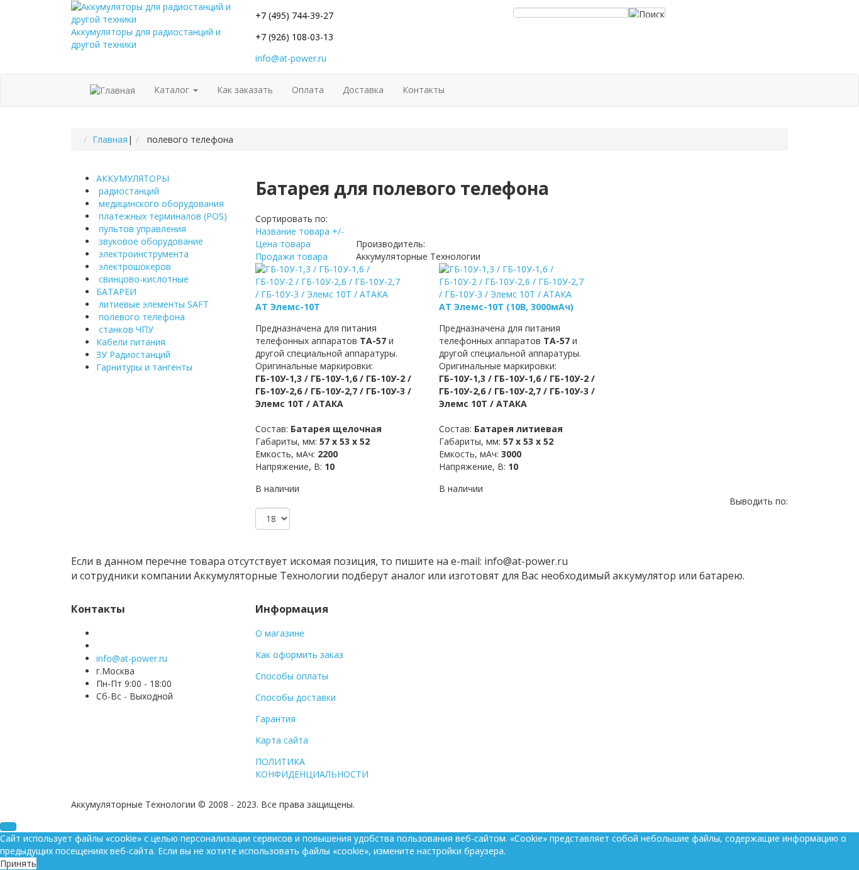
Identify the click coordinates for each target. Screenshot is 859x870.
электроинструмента (142, 254)
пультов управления (141, 229)
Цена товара (283, 244)
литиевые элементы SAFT (152, 304)
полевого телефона (140, 317)
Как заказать (245, 90)
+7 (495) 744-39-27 (294, 15)
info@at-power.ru (290, 58)
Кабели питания (130, 342)
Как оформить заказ (299, 655)
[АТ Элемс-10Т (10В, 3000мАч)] (513, 281)
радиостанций (127, 191)
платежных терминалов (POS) (161, 216)
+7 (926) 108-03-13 (294, 37)
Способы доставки (295, 697)
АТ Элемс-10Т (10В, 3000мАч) (506, 307)
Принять (18, 863)
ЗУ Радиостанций (133, 354)
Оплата (308, 90)
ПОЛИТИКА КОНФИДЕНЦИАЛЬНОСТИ (312, 768)
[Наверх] (8, 826)
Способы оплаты (291, 676)
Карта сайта (281, 740)
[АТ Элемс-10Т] (329, 281)
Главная (110, 139)
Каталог (173, 90)
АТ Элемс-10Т (287, 307)
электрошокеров (133, 266)
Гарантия (275, 719)
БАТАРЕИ (116, 292)
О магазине (279, 633)
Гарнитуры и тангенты (144, 367)
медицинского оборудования (160, 203)
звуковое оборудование (149, 241)
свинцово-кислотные (142, 279)
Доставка (363, 90)
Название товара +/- (299, 231)
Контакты (423, 90)
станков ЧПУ (124, 329)
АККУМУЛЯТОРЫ (132, 178)
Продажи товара (291, 256)
